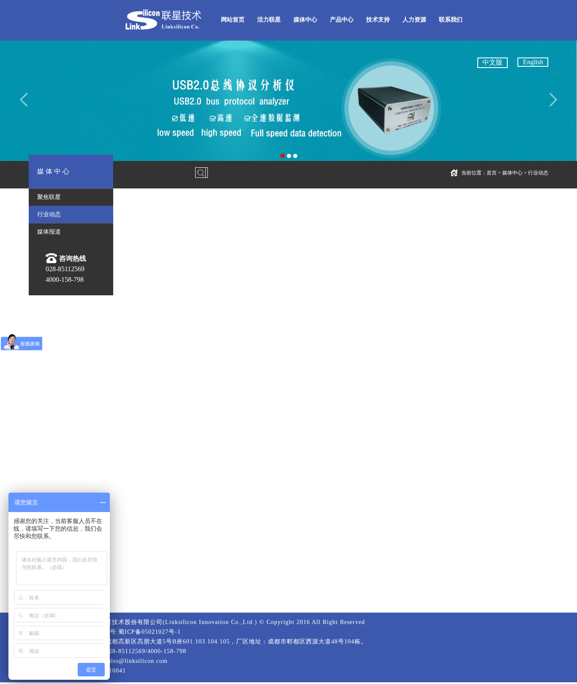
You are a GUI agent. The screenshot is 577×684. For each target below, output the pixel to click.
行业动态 (538, 173)
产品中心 (342, 19)
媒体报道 (49, 232)
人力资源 (414, 19)
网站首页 (233, 19)
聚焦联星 (49, 197)
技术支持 (378, 19)
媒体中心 (305, 19)
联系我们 (451, 19)
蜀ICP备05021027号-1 (149, 632)
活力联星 (269, 19)
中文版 (492, 62)
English (533, 61)
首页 (492, 173)
